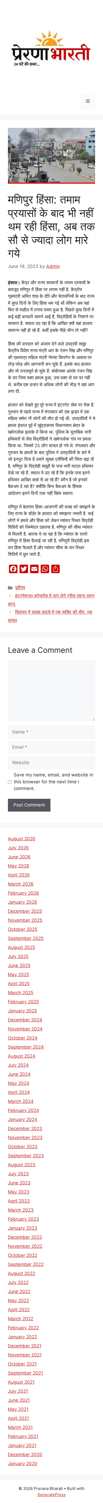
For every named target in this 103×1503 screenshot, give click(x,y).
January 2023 (22, 1228)
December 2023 (25, 1128)
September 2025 (26, 938)
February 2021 (23, 1436)
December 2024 (25, 1020)
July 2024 (18, 1065)
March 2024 (21, 1101)
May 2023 (18, 1192)
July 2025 (18, 956)
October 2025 (22, 929)
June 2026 (19, 857)
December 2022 (25, 1237)
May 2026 (18, 866)
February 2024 (23, 1110)
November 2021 (25, 1355)
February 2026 (23, 893)
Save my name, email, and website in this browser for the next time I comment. (53, 781)
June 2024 (19, 1074)
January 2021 (22, 1445)
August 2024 (21, 1056)
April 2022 (19, 1309)
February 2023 (23, 1219)
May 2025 (18, 974)
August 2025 (21, 947)
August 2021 (21, 1382)
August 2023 (21, 1164)
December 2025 (25, 911)
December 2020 (25, 1454)
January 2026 (22, 902)
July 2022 (18, 1282)
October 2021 (22, 1364)
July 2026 (18, 847)
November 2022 (25, 1246)
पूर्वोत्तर (20, 587)
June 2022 (19, 1291)
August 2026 (21, 838)
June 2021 (19, 1400)
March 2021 (20, 1427)
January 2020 (22, 1463)
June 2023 (19, 1183)
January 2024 (22, 1119)
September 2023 (26, 1155)
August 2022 (21, 1273)
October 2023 (23, 1146)
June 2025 (19, 965)
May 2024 (18, 1083)
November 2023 (25, 1137)
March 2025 (20, 992)
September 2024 (26, 1047)
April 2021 (18, 1418)
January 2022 (22, 1336)
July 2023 (18, 1173)
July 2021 (18, 1391)
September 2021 (25, 1373)
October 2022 (22, 1255)
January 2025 (22, 1010)
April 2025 (19, 983)
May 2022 (18, 1300)
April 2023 (19, 1201)
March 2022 (20, 1318)
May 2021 (18, 1409)
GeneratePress (52, 1494)
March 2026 (21, 884)
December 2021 (24, 1346)
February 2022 (23, 1327)
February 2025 (23, 1001)
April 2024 (19, 1092)
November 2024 (25, 1029)
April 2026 (19, 875)
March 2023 (21, 1210)
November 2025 (25, 920)
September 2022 (26, 1264)
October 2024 (23, 1038)
